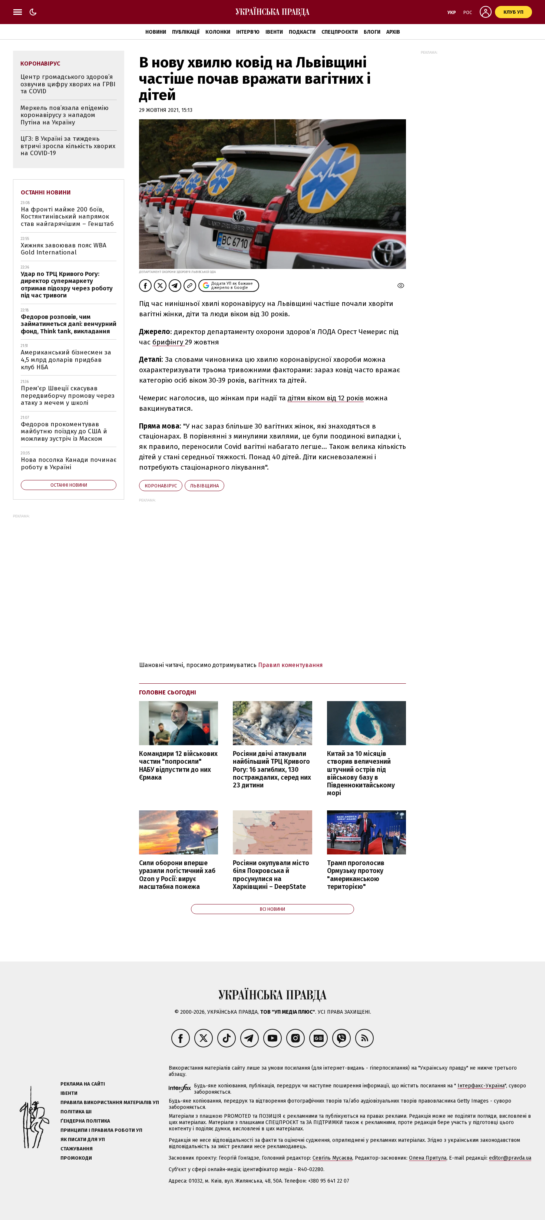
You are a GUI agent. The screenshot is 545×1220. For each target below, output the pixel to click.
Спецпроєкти (339, 32)
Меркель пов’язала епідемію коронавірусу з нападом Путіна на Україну (64, 115)
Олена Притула (427, 1158)
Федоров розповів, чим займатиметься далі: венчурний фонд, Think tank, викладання (68, 324)
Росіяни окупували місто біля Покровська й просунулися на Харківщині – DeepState (271, 874)
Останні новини (46, 192)
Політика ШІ (76, 1111)
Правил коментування (290, 665)
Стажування (76, 1148)
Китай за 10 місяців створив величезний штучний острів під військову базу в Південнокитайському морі (361, 773)
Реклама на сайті (82, 1084)
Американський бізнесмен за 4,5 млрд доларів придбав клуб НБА (66, 360)
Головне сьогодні (167, 692)
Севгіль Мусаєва (332, 1158)
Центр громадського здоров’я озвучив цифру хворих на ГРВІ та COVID (67, 84)
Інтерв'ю (248, 32)
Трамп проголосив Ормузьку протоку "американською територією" (355, 874)
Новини (155, 32)
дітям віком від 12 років (326, 398)
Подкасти (302, 32)
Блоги (372, 32)
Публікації (185, 32)
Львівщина (204, 486)
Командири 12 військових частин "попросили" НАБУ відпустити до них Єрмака (178, 765)
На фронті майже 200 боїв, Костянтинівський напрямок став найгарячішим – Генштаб (67, 217)
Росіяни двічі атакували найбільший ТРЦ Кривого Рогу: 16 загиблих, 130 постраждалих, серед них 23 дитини (272, 769)
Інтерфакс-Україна (481, 1086)
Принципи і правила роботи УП (101, 1130)
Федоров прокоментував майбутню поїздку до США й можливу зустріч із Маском (64, 431)
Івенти (274, 32)
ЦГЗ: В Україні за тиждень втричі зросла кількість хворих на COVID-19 (67, 146)
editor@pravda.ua (510, 1158)
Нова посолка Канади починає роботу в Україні (68, 463)
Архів (393, 32)
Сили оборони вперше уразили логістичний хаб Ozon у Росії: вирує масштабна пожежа (177, 874)
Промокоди (76, 1158)
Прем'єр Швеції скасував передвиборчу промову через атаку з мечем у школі (68, 395)
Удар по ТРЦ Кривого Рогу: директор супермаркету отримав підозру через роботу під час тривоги (67, 285)
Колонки (217, 32)
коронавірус (161, 486)
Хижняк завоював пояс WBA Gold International (63, 249)
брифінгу (168, 342)
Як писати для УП (82, 1139)
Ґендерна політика (85, 1121)
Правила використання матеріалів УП (109, 1102)
